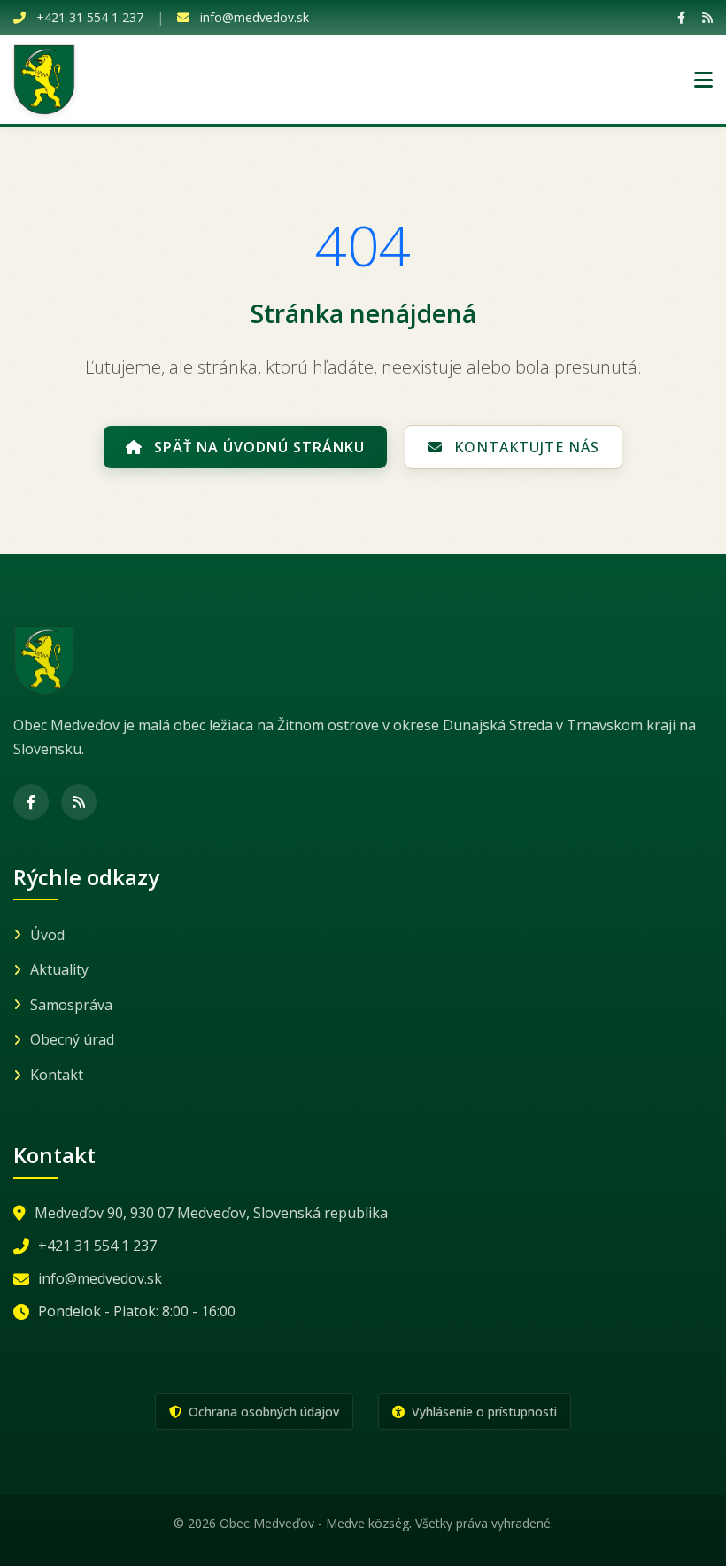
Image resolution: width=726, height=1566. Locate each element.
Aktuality (59, 969)
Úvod (47, 935)
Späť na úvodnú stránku (257, 447)
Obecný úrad (72, 1039)
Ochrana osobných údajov (262, 1411)
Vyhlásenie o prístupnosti (482, 1411)
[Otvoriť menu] (703, 79)
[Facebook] (681, 17)
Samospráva (71, 1004)
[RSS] (707, 17)
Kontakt (56, 1074)
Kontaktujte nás (524, 447)
